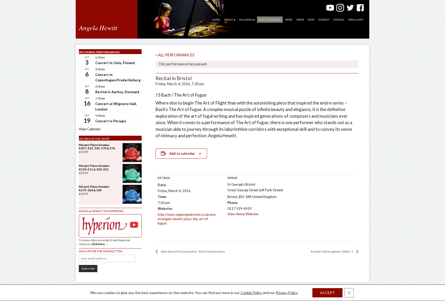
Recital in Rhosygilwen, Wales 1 (332, 251)
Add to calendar (182, 153)
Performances (270, 19)
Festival (338, 19)
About (228, 19)
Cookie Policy (251, 292)
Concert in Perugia (110, 121)
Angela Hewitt (98, 27)
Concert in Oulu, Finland (115, 63)
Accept (327, 292)
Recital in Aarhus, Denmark (117, 92)
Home (216, 19)
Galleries (245, 19)
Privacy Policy (286, 292)
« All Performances (175, 55)
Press (300, 19)
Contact (323, 19)
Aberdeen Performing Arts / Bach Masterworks (192, 251)
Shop (311, 19)
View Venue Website (242, 214)
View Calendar (90, 129)
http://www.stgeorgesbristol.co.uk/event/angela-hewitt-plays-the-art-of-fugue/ (187, 218)
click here (98, 244)
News (288, 19)
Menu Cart (355, 19)
